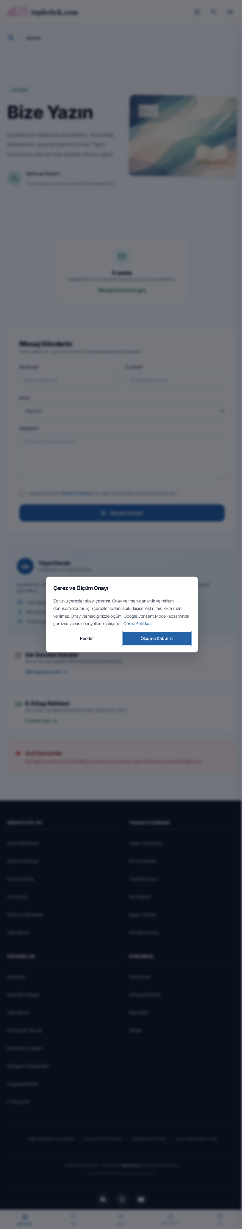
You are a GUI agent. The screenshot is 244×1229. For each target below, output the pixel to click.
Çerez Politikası (137, 623)
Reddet (87, 638)
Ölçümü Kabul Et (157, 638)
